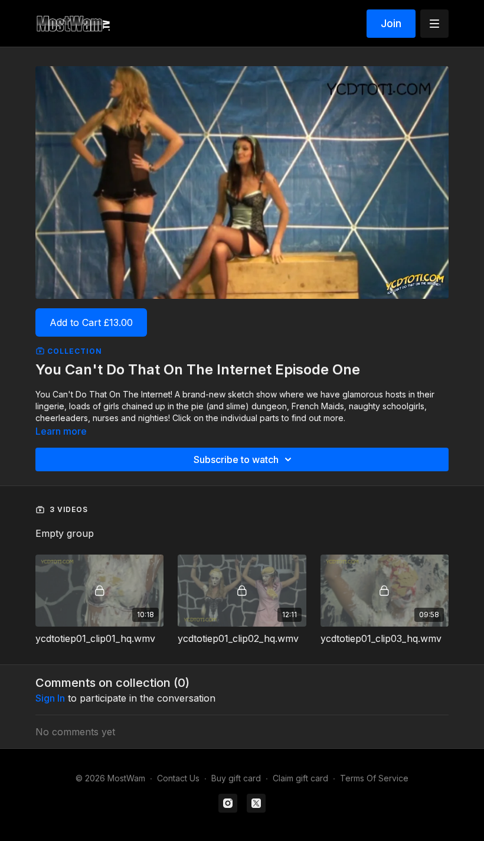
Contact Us (178, 778)
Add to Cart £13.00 (91, 322)
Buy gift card (236, 778)
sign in (50, 698)
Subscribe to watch (236, 459)
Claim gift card (300, 778)
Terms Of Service (374, 778)
